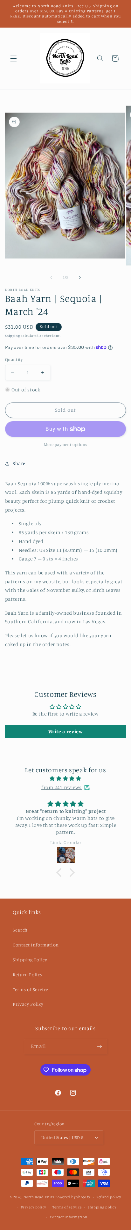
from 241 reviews (61, 787)
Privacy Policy (28, 1004)
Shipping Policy (30, 959)
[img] (65, 778)
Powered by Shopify (72, 1197)
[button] (13, 58)
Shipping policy (102, 1207)
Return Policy (27, 974)
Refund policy (108, 1197)
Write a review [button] (65, 731)
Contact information (68, 1217)
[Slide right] (80, 278)
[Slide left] (51, 278)
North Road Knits (39, 1197)
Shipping (12, 335)
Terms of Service (30, 989)
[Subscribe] (99, 1046)
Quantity (14, 359)
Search (20, 929)
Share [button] (19, 463)
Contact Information (36, 944)
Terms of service (67, 1207)
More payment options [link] (65, 444)
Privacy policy (33, 1207)
